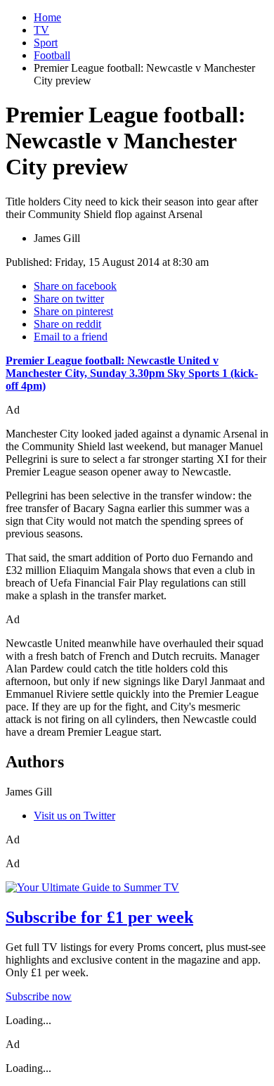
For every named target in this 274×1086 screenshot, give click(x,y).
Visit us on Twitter (74, 816)
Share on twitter (69, 299)
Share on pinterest (73, 311)
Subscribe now (39, 996)
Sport (46, 43)
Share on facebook (75, 286)
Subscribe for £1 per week (99, 917)
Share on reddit (67, 324)
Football (52, 55)
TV (41, 30)
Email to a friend (70, 337)
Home (47, 17)
